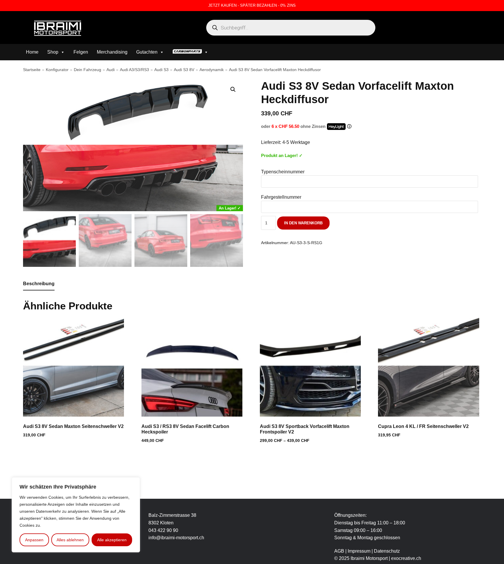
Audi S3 (161, 70)
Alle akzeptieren (112, 539)
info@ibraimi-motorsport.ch (176, 537)
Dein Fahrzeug (87, 70)
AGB (339, 551)
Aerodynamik (212, 70)
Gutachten (147, 52)
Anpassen (34, 539)
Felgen (81, 52)
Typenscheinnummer (282, 171)
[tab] (39, 284)
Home (32, 52)
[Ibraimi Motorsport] (57, 28)
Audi (110, 70)
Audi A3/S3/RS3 (134, 70)
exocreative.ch (406, 558)
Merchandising (112, 52)
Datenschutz (387, 551)
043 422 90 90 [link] (163, 530)
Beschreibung (39, 283)
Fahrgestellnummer (281, 197)
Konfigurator (57, 70)
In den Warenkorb (303, 223)
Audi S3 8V (184, 70)
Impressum (360, 551)
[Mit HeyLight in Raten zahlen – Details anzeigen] (349, 126)
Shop (52, 52)
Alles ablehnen (70, 539)
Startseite (32, 70)
